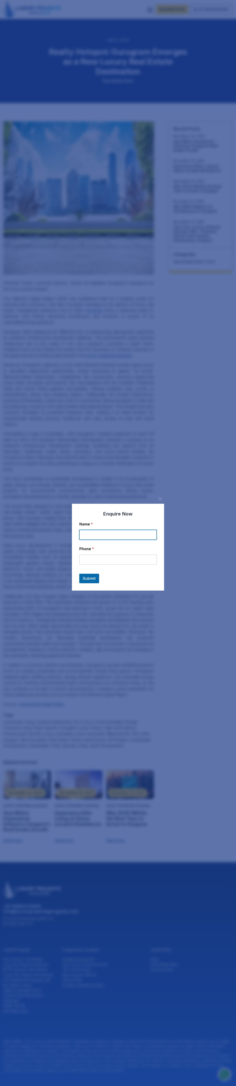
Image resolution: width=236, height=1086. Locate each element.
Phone (86, 549)
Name (86, 524)
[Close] (160, 499)
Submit (89, 578)
